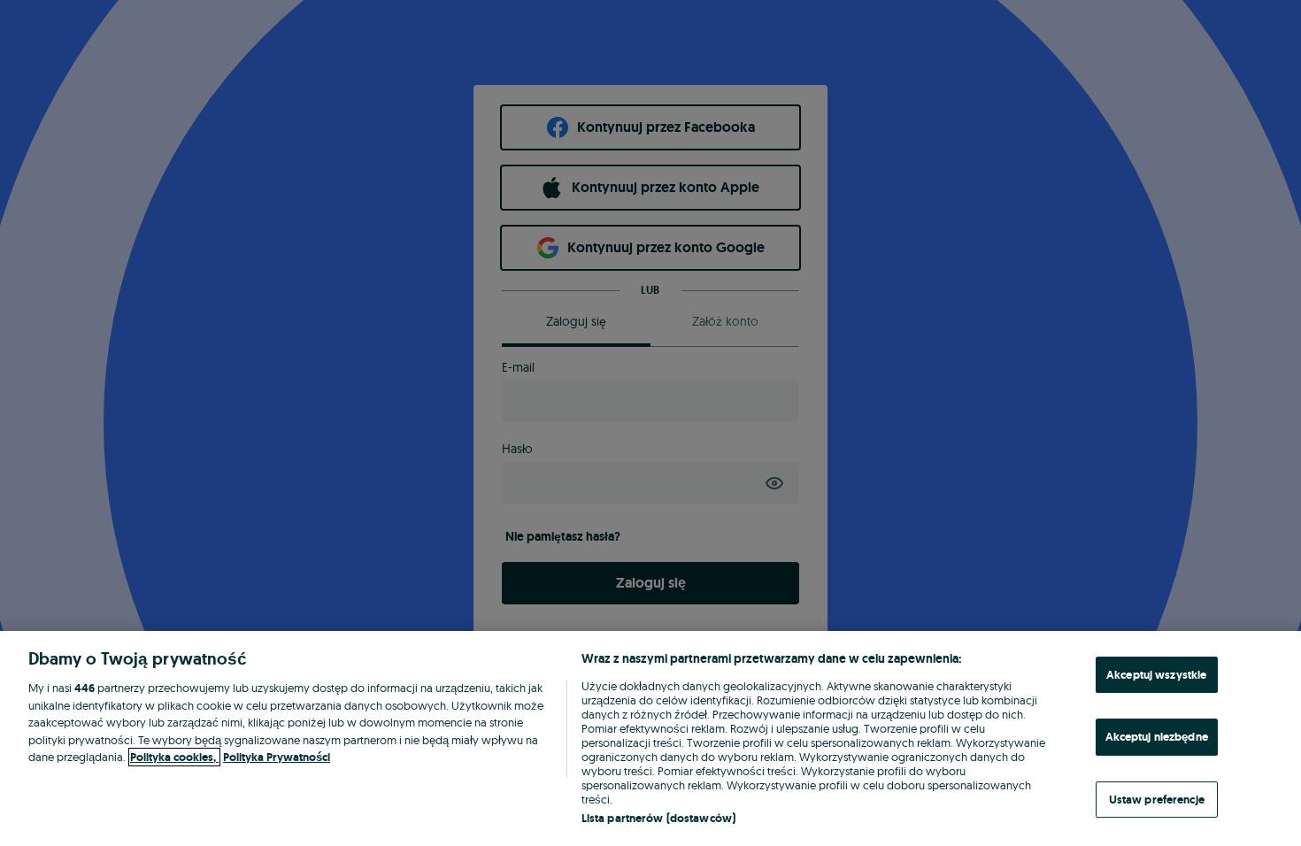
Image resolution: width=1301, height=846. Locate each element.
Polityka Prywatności (276, 757)
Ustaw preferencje (1157, 799)
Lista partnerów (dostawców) (658, 818)
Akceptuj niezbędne (1156, 736)
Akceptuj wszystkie (1156, 674)
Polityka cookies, (174, 757)
